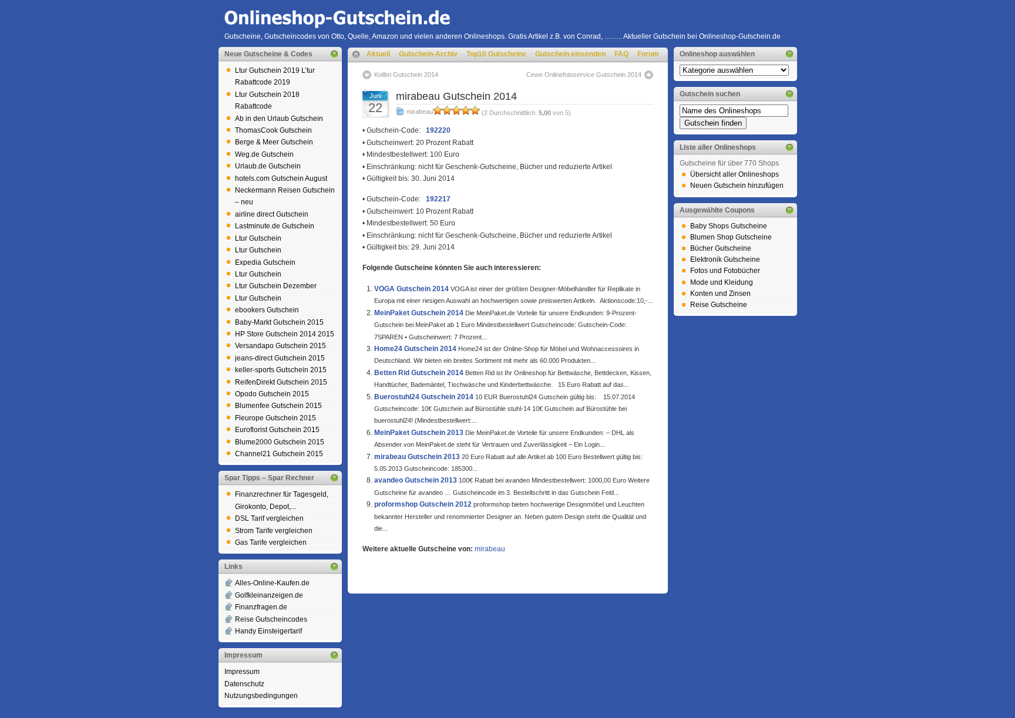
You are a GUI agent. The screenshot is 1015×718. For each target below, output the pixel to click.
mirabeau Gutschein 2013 (417, 457)
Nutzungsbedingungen (261, 696)
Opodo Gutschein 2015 (272, 394)
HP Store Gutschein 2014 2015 (284, 334)
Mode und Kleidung (721, 282)
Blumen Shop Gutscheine (731, 237)
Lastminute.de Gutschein (274, 226)
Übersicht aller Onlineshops (734, 174)
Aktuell (378, 54)
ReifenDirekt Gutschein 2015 (281, 382)
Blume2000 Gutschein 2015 (279, 442)
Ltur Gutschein (258, 238)
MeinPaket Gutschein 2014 (418, 313)
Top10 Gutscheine (496, 54)
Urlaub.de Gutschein (268, 166)
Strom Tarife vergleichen (273, 531)
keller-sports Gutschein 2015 (281, 370)
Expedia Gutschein (265, 262)
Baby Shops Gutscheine (728, 226)
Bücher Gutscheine (720, 248)
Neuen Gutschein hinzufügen (737, 185)
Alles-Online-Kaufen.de (272, 583)
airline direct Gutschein (271, 214)
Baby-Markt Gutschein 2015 (279, 322)
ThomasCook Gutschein (273, 130)
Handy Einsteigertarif (268, 631)
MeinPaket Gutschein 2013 (418, 433)
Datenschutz (244, 684)
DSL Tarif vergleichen (269, 518)
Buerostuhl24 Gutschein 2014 (423, 397)
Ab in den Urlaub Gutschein (279, 118)
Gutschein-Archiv (428, 54)
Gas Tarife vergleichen (271, 542)
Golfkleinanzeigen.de (269, 595)
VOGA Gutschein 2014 (411, 289)
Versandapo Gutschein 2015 (280, 346)
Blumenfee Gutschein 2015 (278, 406)
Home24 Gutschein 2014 (415, 349)
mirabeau (419, 111)
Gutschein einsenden (570, 54)
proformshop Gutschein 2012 (423, 504)
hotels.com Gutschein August (281, 178)
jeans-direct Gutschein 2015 (280, 358)
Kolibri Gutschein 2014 (406, 74)
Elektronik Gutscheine (725, 259)
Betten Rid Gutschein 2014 (418, 373)
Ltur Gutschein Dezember (276, 286)
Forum (648, 54)
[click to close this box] (334, 54)
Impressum (242, 672)
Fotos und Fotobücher (725, 271)
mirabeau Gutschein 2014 (456, 96)
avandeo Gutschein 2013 (415, 480)
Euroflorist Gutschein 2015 (277, 430)
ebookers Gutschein (267, 310)
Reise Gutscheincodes (271, 619)
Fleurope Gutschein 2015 (275, 418)
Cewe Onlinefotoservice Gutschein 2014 (583, 74)
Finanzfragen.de (261, 607)
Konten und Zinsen (720, 293)
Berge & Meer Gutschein (274, 142)
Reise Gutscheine (718, 305)
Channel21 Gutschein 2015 (279, 454)
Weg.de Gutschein (264, 154)
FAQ (621, 54)
